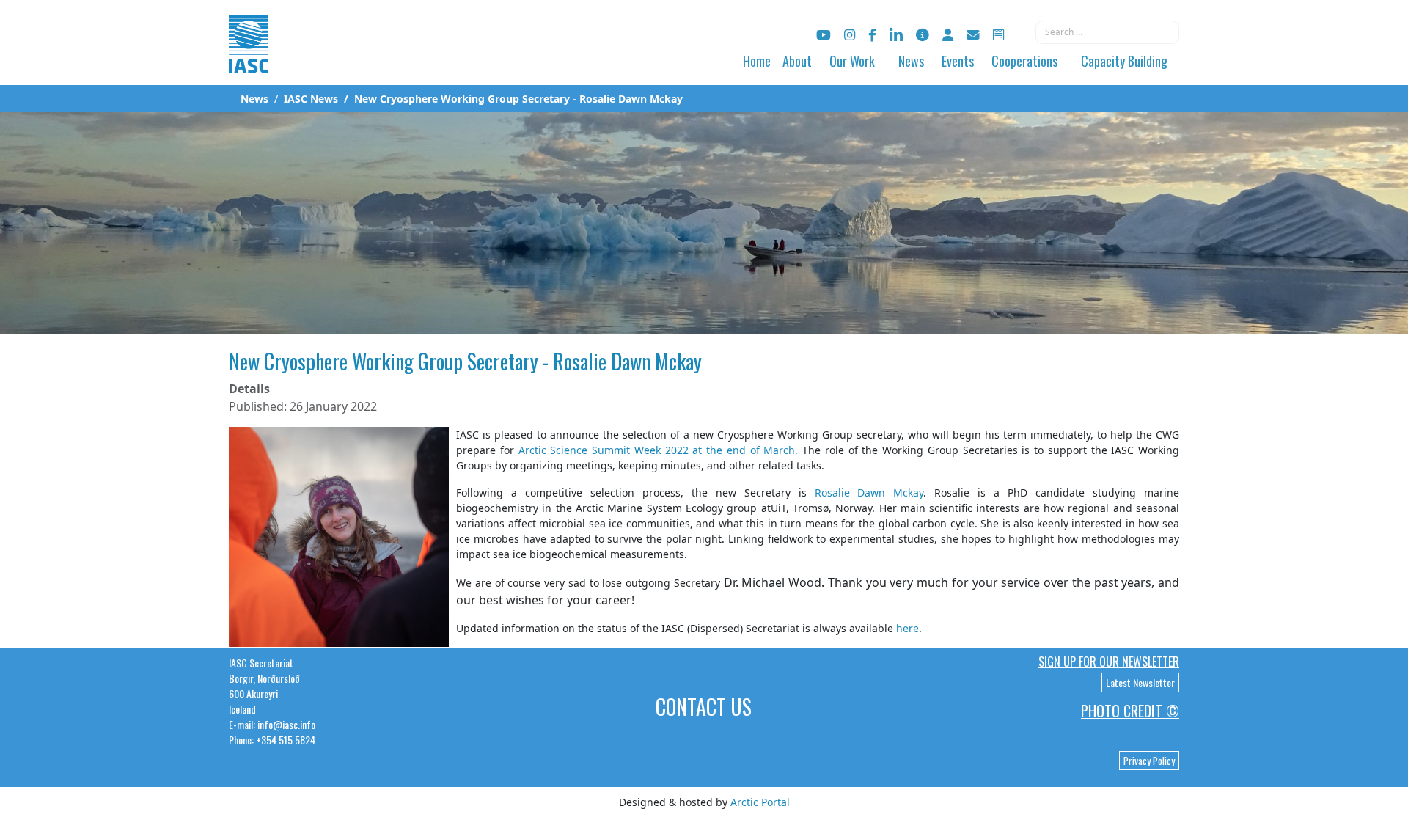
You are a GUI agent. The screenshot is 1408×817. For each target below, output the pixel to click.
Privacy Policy (1149, 760)
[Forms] (998, 35)
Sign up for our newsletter (1108, 661)
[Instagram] (849, 35)
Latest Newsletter (1140, 682)
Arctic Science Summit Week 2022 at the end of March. (658, 450)
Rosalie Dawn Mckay (869, 492)
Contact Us (704, 707)
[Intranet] (947, 35)
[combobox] (1107, 32)
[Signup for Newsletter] (922, 35)
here (907, 628)
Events (958, 60)
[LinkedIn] (896, 35)
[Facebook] (872, 35)
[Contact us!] (973, 35)
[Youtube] (823, 35)
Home (757, 60)
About (797, 60)
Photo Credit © (1130, 711)
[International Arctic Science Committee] (248, 59)
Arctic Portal (760, 802)
